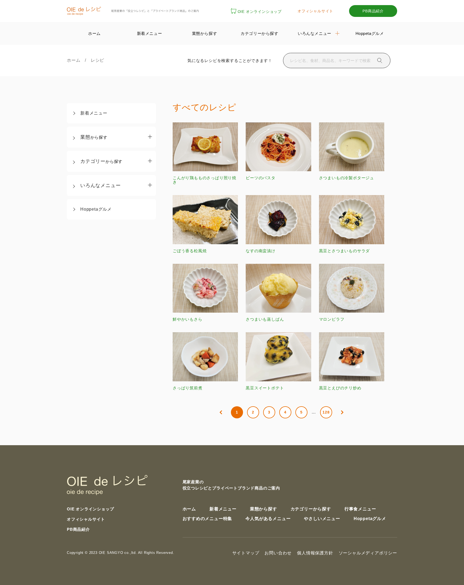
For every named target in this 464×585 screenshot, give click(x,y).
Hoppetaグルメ (96, 209)
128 (325, 412)
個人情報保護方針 (315, 553)
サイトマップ (245, 553)
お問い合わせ (278, 553)
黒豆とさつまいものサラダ (344, 250)
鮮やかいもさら (187, 319)
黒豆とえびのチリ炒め (340, 388)
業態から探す (263, 509)
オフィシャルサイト (315, 11)
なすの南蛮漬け (261, 250)
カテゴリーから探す (311, 509)
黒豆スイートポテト (265, 388)
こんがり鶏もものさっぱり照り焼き (204, 180)
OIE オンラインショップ (260, 11)
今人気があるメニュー (268, 518)
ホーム (76, 60)
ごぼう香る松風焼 (189, 250)
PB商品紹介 (373, 11)
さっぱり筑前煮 (187, 388)
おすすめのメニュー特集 (207, 518)
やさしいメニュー (322, 518)
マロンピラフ (332, 319)
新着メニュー (93, 113)
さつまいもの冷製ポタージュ (346, 178)
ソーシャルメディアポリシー (368, 553)
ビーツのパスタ (261, 178)
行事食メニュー (360, 509)
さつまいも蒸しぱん (265, 319)
